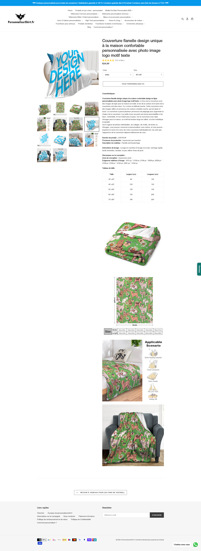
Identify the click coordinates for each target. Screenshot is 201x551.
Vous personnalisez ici (133, 84)
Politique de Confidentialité (81, 519)
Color (105, 70)
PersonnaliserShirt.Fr (128, 540)
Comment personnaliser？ (47, 523)
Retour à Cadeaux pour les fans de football (102, 492)
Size (135, 70)
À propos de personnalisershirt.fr (60, 513)
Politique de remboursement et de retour (52, 519)
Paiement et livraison (86, 516)
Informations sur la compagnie (48, 516)
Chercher (40, 513)
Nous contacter (69, 516)
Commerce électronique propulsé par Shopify (149, 540)
